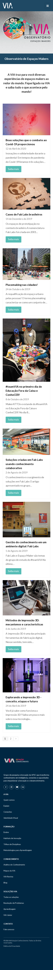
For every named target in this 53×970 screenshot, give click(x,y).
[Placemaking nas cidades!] (26, 264)
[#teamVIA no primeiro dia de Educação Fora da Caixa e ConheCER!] (26, 350)
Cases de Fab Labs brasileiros (24, 214)
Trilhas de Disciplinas (12, 844)
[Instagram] (11, 787)
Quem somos (9, 800)
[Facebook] (6, 787)
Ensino (6, 832)
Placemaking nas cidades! (22, 284)
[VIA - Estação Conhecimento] (8, 5)
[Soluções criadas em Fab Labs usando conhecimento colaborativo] (26, 442)
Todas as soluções (11, 897)
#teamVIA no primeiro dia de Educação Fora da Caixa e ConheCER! (24, 390)
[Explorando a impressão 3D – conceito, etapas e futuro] (26, 675)
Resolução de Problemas (14, 903)
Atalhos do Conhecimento (14, 865)
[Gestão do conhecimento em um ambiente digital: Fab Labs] (26, 519)
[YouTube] (17, 787)
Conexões (8, 812)
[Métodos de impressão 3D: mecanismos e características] (26, 597)
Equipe (6, 806)
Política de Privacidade (12, 946)
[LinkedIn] (22, 787)
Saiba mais (13, 169)
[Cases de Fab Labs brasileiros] (26, 194)
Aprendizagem (10, 909)
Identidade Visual (11, 818)
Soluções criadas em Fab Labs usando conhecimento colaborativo (24, 463)
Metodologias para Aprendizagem (18, 850)
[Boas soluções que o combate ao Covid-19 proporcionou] (26, 119)
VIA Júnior (8, 915)
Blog (5, 883)
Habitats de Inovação (12, 838)
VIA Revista (8, 876)
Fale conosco (9, 929)
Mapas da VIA (9, 871)
